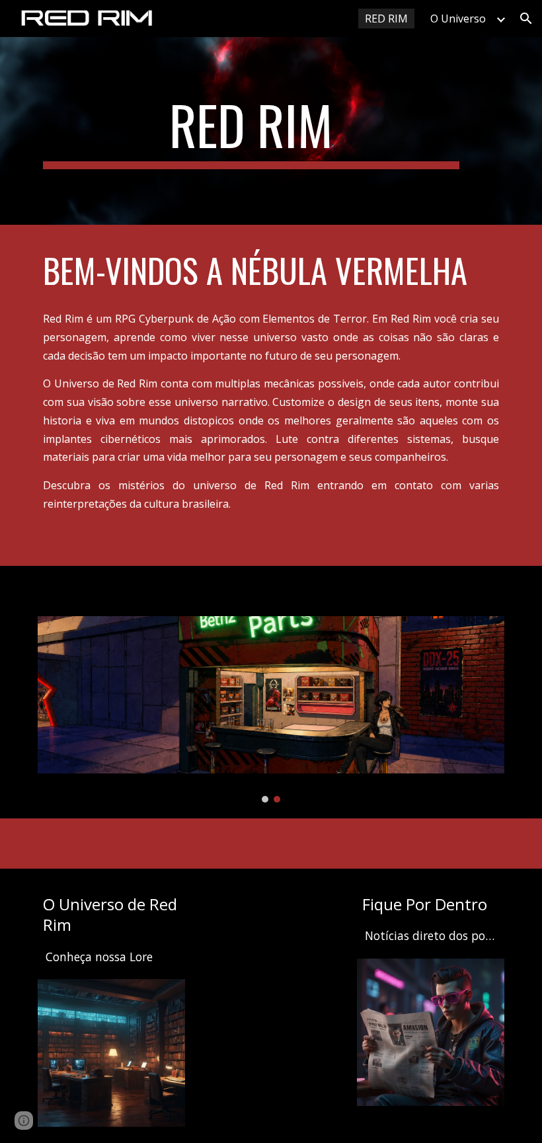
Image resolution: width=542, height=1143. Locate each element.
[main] (251, 131)
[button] (526, 18)
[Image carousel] (271, 709)
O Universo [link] (458, 18)
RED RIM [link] (386, 18)
